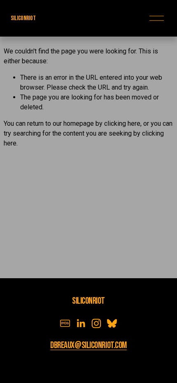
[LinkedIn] (81, 323)
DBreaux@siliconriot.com (88, 345)
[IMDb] (65, 323)
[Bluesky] (112, 323)
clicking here (122, 123)
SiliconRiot (23, 18)
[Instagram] (96, 323)
